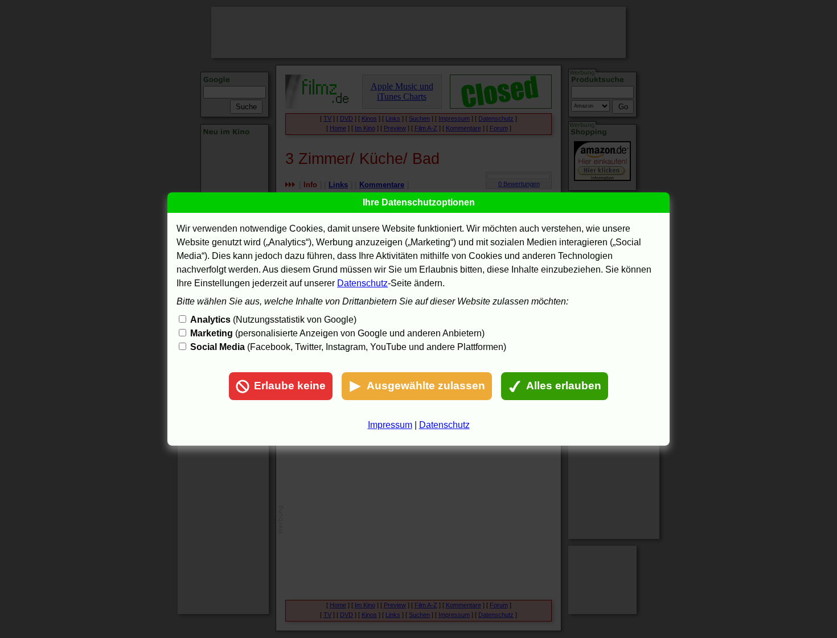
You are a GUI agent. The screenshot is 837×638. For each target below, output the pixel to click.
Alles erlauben (563, 386)
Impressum (390, 425)
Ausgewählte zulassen (426, 386)
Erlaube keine (290, 386)
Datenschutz (362, 283)
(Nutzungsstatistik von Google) (273, 319)
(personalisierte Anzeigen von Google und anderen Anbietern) (337, 333)
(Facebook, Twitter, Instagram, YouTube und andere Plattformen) (348, 347)
